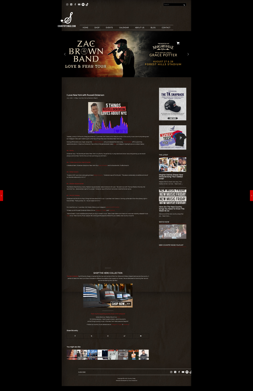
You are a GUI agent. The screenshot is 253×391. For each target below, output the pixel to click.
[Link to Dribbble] (87, 4)
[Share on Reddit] (124, 335)
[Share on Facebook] (75, 335)
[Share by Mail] (141, 335)
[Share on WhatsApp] (108, 335)
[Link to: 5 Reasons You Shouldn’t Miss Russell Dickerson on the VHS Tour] (92, 355)
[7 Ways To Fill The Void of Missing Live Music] (1, 195)
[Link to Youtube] (79, 4)
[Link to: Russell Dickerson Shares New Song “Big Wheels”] (113, 355)
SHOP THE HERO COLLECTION (107, 273)
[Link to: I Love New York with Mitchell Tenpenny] (144, 355)
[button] (126, 54)
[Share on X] (91, 335)
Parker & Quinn (74, 172)
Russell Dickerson (98, 142)
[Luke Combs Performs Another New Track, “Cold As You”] (251, 195)
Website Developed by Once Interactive (126, 380)
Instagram (98, 210)
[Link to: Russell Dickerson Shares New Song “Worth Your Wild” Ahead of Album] (133, 355)
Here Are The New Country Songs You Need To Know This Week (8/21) (171, 209)
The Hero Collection (72, 276)
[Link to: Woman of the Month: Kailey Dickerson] (72, 355)
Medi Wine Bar (86, 162)
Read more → (179, 184)
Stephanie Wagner (93, 98)
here (115, 144)
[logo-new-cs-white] (66, 18)
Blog (76, 98)
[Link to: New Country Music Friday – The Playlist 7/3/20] (123, 355)
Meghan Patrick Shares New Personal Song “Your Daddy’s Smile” (171, 177)
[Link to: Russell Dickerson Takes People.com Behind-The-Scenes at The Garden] (103, 355)
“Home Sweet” (127, 142)
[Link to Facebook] (75, 4)
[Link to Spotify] (83, 4)
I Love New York (82, 98)
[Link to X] (71, 4)
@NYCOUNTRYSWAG (112, 207)
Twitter (104, 210)
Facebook (112, 210)
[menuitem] (85, 27)
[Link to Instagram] (67, 4)
